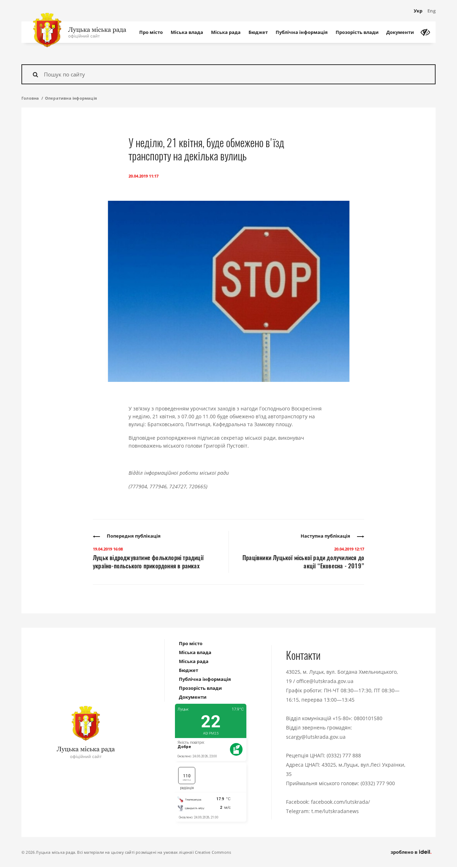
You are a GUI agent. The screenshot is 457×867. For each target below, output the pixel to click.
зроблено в (404, 852)
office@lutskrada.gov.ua (324, 681)
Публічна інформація (302, 32)
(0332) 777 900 (378, 783)
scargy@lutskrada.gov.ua (316, 736)
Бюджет (258, 32)
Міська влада (187, 32)
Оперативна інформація (71, 98)
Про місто (151, 32)
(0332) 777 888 (344, 755)
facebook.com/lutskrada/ (340, 801)
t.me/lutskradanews (335, 811)
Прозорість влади (357, 32)
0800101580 (368, 718)
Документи (400, 32)
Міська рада (226, 32)
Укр (418, 11)
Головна (30, 98)
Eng (431, 11)
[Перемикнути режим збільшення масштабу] (425, 32)
